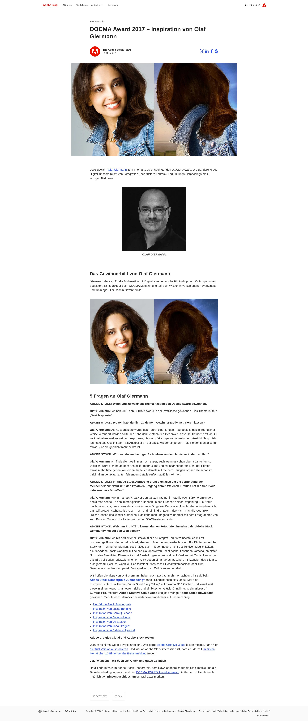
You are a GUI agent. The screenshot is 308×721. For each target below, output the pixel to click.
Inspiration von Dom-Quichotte (112, 613)
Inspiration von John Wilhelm (111, 617)
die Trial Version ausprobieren (109, 649)
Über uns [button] (111, 5)
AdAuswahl (265, 715)
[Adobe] (264, 5)
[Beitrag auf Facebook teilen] (211, 51)
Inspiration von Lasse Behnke (112, 608)
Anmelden (255, 5)
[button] (49, 711)
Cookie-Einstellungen (187, 711)
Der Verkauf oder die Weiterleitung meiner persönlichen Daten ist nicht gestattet (233, 711)
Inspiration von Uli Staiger (109, 621)
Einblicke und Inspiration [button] (88, 5)
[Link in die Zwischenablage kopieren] (216, 51)
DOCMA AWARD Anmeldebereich (157, 672)
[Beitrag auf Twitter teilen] (202, 51)
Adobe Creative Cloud (171, 644)
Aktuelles (67, 5)
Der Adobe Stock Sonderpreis (112, 604)
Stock (118, 696)
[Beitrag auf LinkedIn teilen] (207, 51)
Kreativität (97, 22)
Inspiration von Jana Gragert (111, 626)
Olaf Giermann (117, 169)
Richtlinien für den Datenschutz (140, 711)
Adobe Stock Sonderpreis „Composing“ (117, 579)
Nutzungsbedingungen (166, 711)
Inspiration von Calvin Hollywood (114, 630)
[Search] (246, 5)
